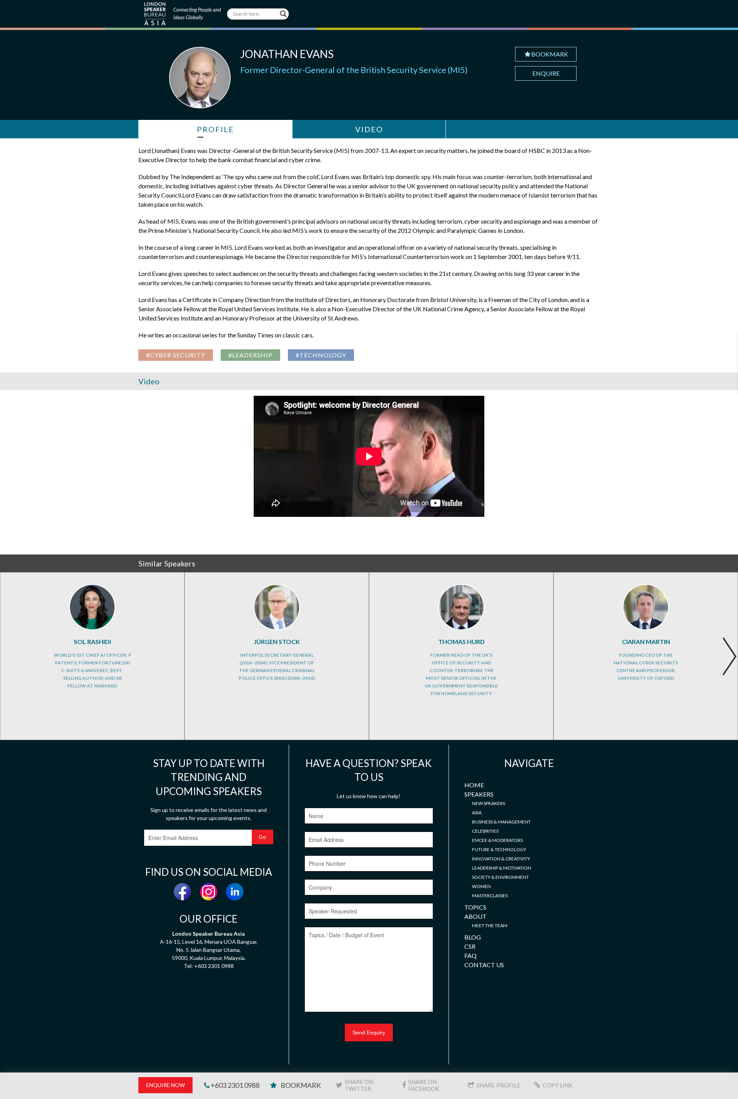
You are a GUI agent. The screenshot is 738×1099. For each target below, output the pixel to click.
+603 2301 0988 (234, 1085)
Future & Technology (499, 849)
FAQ (470, 955)
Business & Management (501, 822)
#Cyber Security (175, 355)
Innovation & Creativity (501, 859)
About (475, 916)
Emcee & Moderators (497, 840)
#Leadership (250, 355)
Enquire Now (165, 1085)
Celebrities (485, 831)
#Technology (321, 355)
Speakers (479, 794)
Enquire (546, 73)
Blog (472, 937)
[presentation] (729, 656)
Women (481, 886)
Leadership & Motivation (501, 868)
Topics (475, 907)
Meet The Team (489, 925)
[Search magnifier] (283, 13)
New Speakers (488, 803)
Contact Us (484, 964)
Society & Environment (500, 877)
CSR (469, 946)
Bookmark (549, 54)
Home (474, 785)
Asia (477, 812)
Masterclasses (490, 895)
